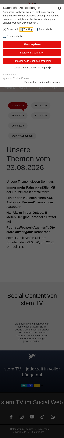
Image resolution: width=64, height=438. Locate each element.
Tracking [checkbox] (28, 29)
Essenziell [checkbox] (12, 29)
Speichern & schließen (32, 52)
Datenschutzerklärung (36, 82)
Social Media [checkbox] (45, 29)
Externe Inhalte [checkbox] (15, 36)
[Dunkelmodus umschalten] (59, 8)
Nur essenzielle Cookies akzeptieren (32, 61)
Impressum (55, 82)
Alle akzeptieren (32, 44)
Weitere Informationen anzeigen (31, 67)
